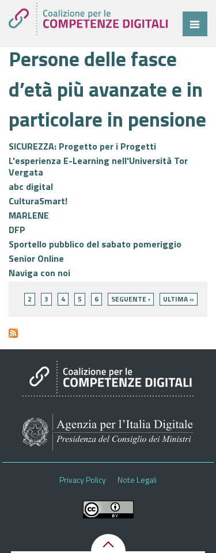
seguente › (130, 298)
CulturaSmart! (38, 201)
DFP (17, 230)
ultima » (178, 298)
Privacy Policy (82, 480)
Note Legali (137, 480)
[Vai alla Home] (88, 19)
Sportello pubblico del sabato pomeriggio (95, 244)
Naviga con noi (39, 273)
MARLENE (29, 215)
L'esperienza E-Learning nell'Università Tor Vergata (98, 166)
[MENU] (195, 24)
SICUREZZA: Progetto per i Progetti (82, 146)
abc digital (31, 186)
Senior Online (36, 258)
